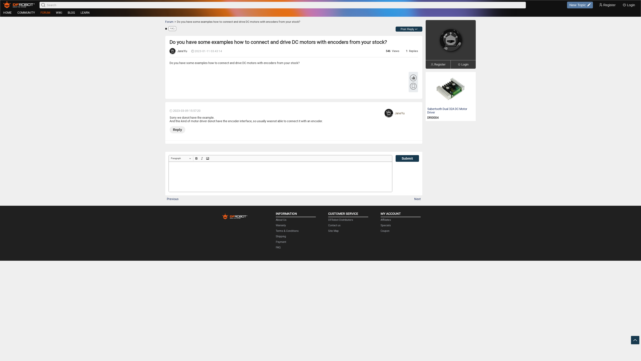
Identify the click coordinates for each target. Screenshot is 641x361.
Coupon (385, 230)
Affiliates (386, 219)
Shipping (281, 236)
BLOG (71, 12)
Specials (386, 225)
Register (609, 5)
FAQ (172, 28)
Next (417, 199)
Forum (169, 21)
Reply (177, 130)
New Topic (577, 5)
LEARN (85, 12)
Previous (173, 199)
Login (631, 5)
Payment (281, 242)
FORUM (45, 12)
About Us (281, 219)
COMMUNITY (26, 12)
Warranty (281, 225)
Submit (407, 158)
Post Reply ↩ (409, 29)
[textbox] (280, 177)
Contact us (334, 225)
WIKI (59, 12)
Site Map (333, 230)
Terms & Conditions (287, 230)
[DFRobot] (19, 5)
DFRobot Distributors (340, 219)
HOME (7, 12)
